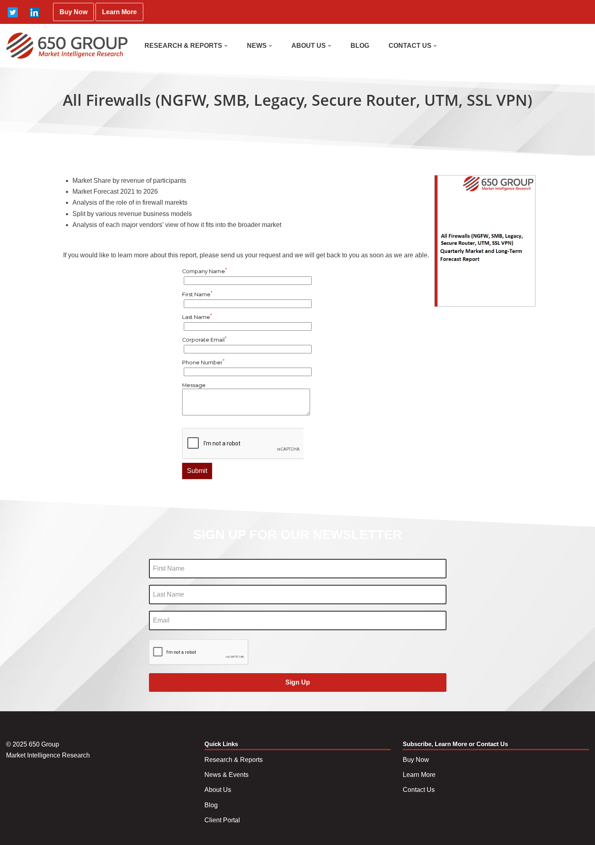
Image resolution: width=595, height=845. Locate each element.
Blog (211, 805)
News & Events (226, 774)
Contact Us (419, 789)
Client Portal (222, 820)
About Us (217, 789)
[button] (225, 45)
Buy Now (73, 12)
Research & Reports (233, 759)
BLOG (360, 45)
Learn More (119, 12)
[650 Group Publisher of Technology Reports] (67, 45)
